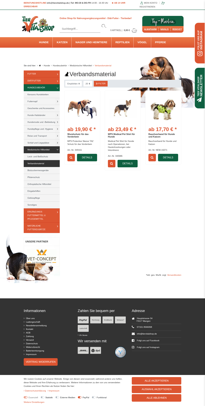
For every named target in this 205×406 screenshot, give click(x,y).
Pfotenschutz (33, 177)
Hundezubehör (60, 65)
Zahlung (30, 336)
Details (87, 157)
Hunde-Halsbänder (36, 115)
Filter (102, 83)
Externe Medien (67, 397)
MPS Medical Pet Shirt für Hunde (121, 135)
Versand (30, 340)
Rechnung (95, 320)
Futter (31, 74)
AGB (28, 332)
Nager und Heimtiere (91, 42)
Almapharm (150, 29)
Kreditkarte (108, 320)
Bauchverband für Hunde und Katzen (161, 135)
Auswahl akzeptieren (157, 389)
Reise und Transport (37, 136)
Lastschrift (83, 328)
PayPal (86, 397)
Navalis (164, 29)
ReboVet (177, 29)
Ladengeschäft (33, 322)
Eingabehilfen (33, 191)
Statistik (49, 397)
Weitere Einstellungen (34, 402)
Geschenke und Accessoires (40, 108)
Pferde (160, 42)
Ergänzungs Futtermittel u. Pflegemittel (36, 215)
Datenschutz (32, 343)
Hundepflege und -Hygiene (40, 129)
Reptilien (122, 42)
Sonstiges (32, 205)
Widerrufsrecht (33, 347)
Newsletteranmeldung (36, 325)
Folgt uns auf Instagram (148, 347)
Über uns (30, 318)
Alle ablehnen (157, 397)
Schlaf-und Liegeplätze (38, 143)
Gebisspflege (33, 198)
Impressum (31, 354)
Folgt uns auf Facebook (147, 340)
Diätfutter (34, 80)
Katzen (62, 42)
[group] (163, 108)
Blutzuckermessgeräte (38, 170)
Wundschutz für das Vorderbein (78, 135)
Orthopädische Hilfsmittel (39, 184)
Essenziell (33, 397)
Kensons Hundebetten (38, 94)
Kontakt (29, 329)
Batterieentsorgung (35, 350)
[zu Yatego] (120, 352)
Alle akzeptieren (157, 380)
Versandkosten (174, 275)
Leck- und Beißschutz (37, 156)
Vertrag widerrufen (41, 361)
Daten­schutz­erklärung (36, 391)
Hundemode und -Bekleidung (41, 122)
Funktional (102, 397)
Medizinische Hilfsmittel (81, 65)
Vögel (142, 42)
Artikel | (120, 30)
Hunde (44, 42)
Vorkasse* (120, 320)
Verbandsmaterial (35, 163)
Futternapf (32, 101)
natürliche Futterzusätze (36, 228)
